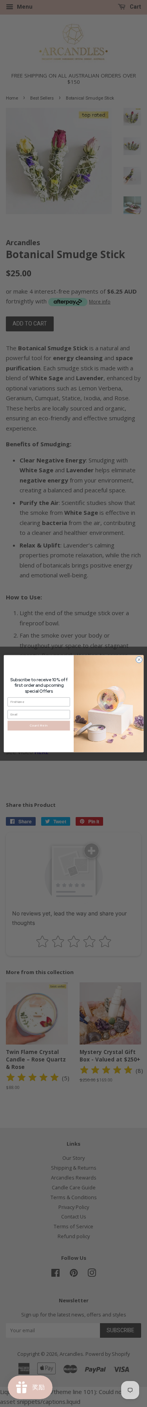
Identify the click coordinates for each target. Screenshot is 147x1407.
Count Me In (38, 725)
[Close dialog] (139, 659)
